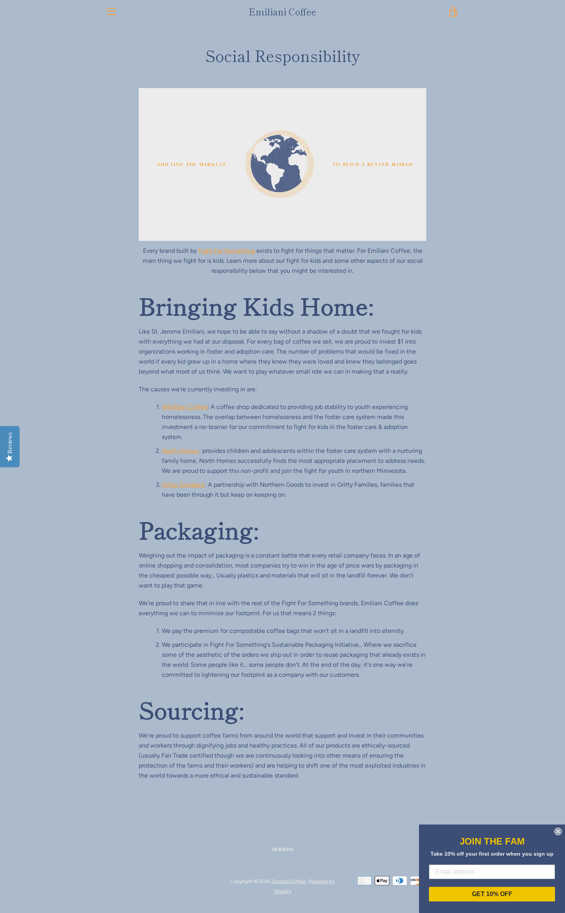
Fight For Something (226, 250)
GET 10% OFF (492, 894)
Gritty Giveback (183, 484)
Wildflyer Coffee (185, 407)
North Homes (180, 450)
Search (282, 849)
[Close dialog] (558, 831)
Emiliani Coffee (282, 11)
